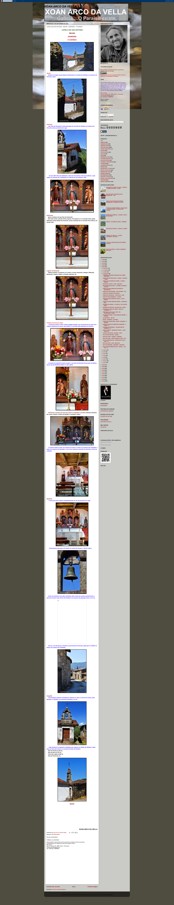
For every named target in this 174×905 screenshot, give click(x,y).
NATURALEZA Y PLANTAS (107, 168)
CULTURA (103, 153)
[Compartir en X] (74, 832)
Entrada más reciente (53, 886)
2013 (103, 379)
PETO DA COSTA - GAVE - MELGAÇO (111, 343)
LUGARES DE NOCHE (105, 165)
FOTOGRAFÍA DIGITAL (106, 158)
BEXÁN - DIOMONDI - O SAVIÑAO (110, 319)
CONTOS (103, 150)
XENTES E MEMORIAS (106, 181)
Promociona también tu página (106, 444)
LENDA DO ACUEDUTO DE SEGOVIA (111, 293)
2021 (103, 364)
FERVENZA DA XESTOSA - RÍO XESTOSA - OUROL (114, 307)
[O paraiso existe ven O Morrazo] (101, 443)
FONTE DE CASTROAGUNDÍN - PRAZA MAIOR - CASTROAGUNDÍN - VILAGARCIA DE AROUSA (116, 209)
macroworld (96, 894)
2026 (103, 259)
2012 (103, 381)
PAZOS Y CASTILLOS (105, 170)
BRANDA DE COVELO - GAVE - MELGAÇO (112, 283)
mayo (104, 355)
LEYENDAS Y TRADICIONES (107, 161)
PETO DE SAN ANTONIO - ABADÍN (110, 334)
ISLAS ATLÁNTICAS (105, 160)
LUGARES (103, 163)
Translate (111, 116)
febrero (105, 360)
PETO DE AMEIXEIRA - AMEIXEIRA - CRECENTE (113, 344)
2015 (103, 375)
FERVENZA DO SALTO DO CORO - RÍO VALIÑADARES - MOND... (112, 313)
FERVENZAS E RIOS (105, 157)
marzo (104, 359)
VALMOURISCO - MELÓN (108, 317)
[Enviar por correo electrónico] (72, 832)
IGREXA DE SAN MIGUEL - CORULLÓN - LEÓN (113, 295)
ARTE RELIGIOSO (56, 834)
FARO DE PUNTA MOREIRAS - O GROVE (112, 296)
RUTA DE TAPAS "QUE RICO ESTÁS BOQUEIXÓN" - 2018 (114, 195)
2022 (103, 266)
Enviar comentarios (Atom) (59, 889)
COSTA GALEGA (104, 152)
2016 (103, 373)
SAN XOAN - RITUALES (106, 176)
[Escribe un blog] (73, 832)
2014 (103, 377)
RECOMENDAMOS (105, 175)
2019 (103, 368)
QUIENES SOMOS (105, 173)
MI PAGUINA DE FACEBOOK (107, 411)
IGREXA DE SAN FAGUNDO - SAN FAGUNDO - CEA (114, 291)
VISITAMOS (103, 179)
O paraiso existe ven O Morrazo (106, 442)
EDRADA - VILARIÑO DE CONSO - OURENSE (116, 221)
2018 (103, 370)
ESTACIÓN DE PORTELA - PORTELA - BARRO (116, 228)
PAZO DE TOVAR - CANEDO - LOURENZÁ (112, 336)
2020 (103, 366)
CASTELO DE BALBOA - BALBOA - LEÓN (112, 333)
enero (104, 362)
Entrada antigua (93, 886)
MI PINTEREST (104, 405)
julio (104, 351)
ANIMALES (103, 142)
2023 (103, 264)
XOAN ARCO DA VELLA (60, 6)
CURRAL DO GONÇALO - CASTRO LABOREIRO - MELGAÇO (114, 236)
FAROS (102, 155)
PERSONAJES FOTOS (106, 171)
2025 (103, 261)
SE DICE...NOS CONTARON (107, 178)
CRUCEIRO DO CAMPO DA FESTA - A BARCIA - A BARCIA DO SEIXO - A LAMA (116, 188)
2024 (103, 263)
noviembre (105, 270)
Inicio (73, 886)
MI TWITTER (103, 427)
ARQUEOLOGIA (104, 144)
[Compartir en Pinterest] (77, 832)
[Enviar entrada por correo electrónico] (69, 832)
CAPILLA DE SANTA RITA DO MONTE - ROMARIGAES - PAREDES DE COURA (115, 202)
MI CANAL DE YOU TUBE (106, 416)
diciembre (105, 268)
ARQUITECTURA (104, 145)
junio (104, 353)
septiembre (106, 273)
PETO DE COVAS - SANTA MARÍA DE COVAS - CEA (114, 338)
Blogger (111, 894)
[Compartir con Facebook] (75, 832)
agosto (105, 350)
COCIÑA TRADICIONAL (106, 148)
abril (104, 357)
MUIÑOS (102, 166)
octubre (105, 271)
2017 (103, 372)
